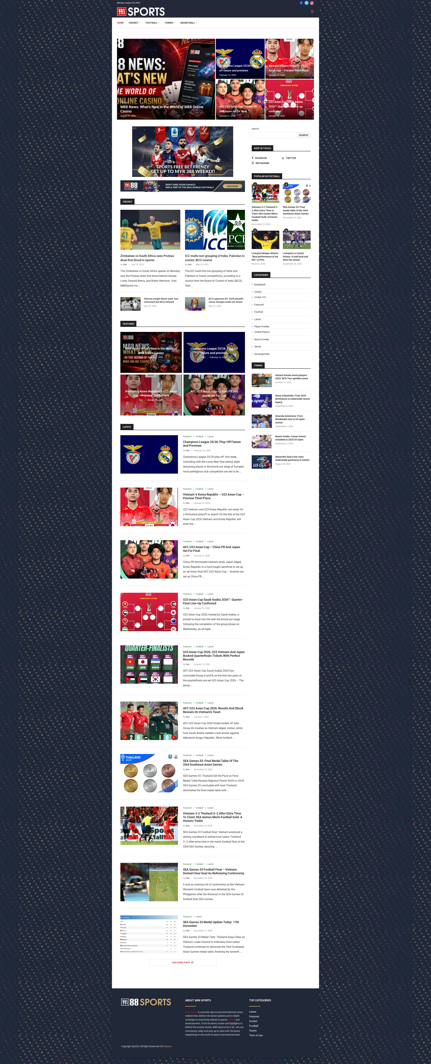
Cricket (133, 22)
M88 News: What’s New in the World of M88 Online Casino (151, 350)
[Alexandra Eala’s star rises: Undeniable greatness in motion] (262, 462)
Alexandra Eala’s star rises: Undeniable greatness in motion (292, 458)
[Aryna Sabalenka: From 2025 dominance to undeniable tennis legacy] (262, 401)
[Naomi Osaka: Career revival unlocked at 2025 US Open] (262, 441)
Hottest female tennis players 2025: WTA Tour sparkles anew (291, 377)
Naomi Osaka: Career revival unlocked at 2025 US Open (290, 438)
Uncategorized (261, 354)
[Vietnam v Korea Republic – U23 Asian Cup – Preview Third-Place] (289, 59)
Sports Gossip (261, 339)
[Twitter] (307, 3)
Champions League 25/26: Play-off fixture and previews (214, 350)
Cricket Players (262, 332)
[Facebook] (301, 3)
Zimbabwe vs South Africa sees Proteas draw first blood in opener (147, 258)
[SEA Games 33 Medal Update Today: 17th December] (149, 934)
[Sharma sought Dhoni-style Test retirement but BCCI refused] (130, 304)
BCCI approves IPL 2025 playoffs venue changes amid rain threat (226, 300)
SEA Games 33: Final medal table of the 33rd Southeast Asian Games (210, 762)
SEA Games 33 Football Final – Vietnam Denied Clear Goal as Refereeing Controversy (213, 871)
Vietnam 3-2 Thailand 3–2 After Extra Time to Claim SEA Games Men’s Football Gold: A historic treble (212, 817)
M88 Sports (191, 1012)
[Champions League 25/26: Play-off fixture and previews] (240, 59)
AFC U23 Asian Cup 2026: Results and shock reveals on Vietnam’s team (213, 710)
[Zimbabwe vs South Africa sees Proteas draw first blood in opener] (150, 230)
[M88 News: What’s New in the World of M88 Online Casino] (166, 79)
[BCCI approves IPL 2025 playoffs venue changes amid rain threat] (195, 304)
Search (255, 128)
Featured (128, 323)
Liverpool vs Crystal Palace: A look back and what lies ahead (295, 256)
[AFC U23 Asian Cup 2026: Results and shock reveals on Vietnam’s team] (149, 721)
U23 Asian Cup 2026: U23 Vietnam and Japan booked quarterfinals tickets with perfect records (214, 655)
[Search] (312, 11)
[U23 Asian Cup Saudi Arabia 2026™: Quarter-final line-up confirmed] (149, 612)
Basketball (187, 22)
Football (152, 22)
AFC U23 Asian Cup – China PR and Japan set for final (214, 393)
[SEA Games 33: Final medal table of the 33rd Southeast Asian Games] (149, 773)
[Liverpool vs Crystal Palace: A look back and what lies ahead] (296, 240)
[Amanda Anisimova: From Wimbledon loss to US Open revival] (262, 421)
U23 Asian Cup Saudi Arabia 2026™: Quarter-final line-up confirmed (286, 106)
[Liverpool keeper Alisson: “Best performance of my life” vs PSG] (265, 240)
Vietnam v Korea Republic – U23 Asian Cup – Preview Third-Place (151, 393)
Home (120, 22)
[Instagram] (312, 3)
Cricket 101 (260, 297)
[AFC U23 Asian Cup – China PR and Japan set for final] (240, 100)
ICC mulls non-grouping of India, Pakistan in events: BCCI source (214, 258)
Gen (125, 264)
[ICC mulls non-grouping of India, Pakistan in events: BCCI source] (215, 230)
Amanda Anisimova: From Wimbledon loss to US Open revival (290, 419)
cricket (231, 1019)
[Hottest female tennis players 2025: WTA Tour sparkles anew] (262, 380)
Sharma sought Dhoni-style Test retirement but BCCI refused (161, 300)
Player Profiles (261, 326)
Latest (127, 427)
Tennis (169, 22)
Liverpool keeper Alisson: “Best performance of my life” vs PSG (265, 256)
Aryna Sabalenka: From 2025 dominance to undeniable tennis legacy (292, 399)
